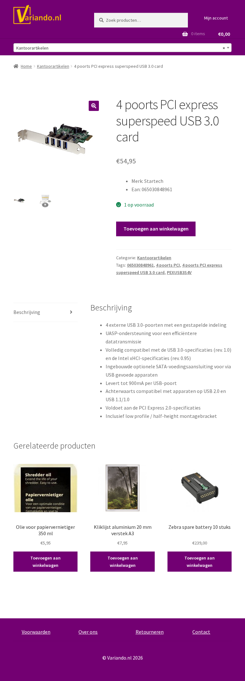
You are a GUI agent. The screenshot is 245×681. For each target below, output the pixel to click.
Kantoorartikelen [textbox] (120, 48)
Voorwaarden (36, 632)
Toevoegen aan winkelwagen (156, 228)
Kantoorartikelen (53, 66)
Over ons (88, 632)
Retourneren (150, 632)
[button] (94, 106)
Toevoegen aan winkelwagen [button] (45, 561)
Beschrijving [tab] (26, 312)
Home (26, 66)
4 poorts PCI (168, 265)
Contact (201, 632)
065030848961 (140, 265)
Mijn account (216, 18)
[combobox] (122, 47)
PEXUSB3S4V (179, 272)
